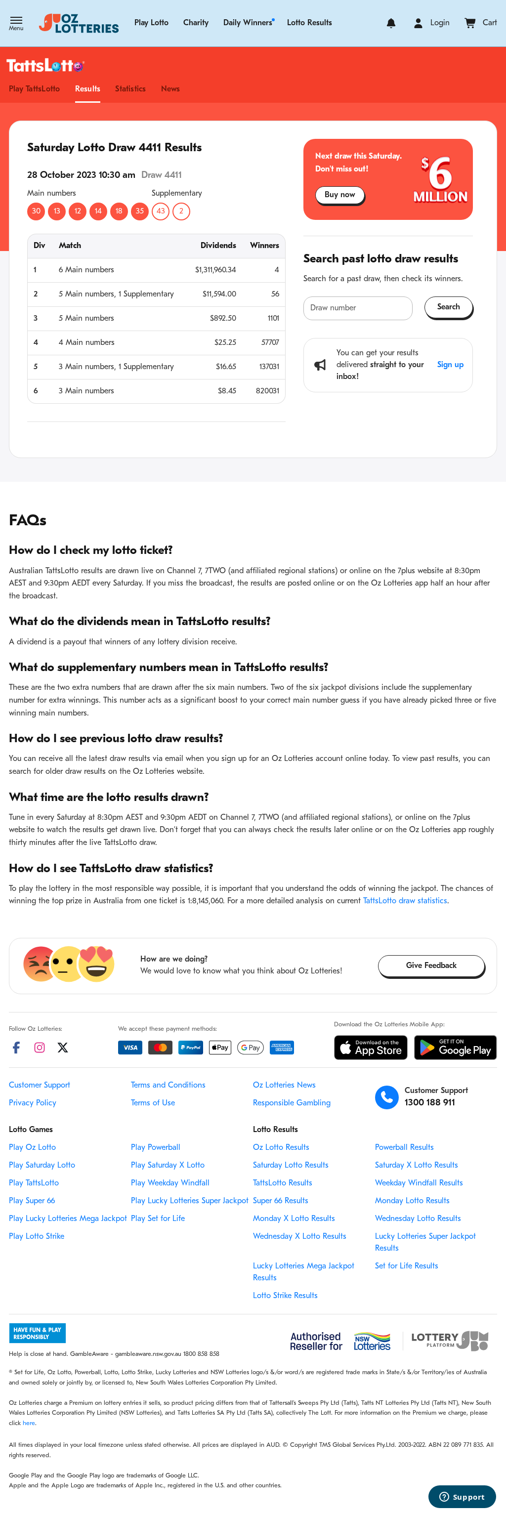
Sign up (450, 365)
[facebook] (16, 1047)
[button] (16, 24)
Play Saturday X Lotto (168, 1166)
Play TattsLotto (34, 89)
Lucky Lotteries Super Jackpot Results (425, 1243)
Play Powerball (155, 1148)
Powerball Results (404, 1148)
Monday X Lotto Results (294, 1219)
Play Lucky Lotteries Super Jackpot (190, 1201)
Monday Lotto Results (412, 1201)
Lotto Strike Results (285, 1296)
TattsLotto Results (282, 1183)
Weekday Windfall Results (419, 1183)
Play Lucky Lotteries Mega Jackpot (68, 1219)
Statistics (130, 89)
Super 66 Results (280, 1201)
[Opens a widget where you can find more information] (462, 1497)
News (170, 89)
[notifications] (391, 23)
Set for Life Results (406, 1266)
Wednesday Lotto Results (418, 1219)
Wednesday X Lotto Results (299, 1237)
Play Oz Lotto (32, 1148)
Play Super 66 (32, 1201)
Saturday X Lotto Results (416, 1166)
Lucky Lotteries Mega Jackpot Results (303, 1272)
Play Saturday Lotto (42, 1166)
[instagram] (39, 1047)
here (29, 1423)
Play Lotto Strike (36, 1237)
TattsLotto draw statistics (405, 901)
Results (88, 89)
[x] (62, 1047)
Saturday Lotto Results (291, 1166)
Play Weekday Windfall (170, 1183)
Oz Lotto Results (281, 1148)
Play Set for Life (158, 1219)
